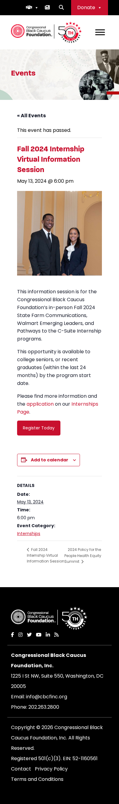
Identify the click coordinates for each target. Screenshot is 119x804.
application (40, 403)
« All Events (31, 115)
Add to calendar (49, 460)
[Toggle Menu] (100, 32)
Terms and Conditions (37, 779)
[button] (32, 7)
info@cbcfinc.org (46, 696)
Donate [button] (86, 7)
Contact (21, 768)
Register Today (39, 428)
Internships (28, 534)
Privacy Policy (51, 768)
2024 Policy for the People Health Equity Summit (82, 555)
